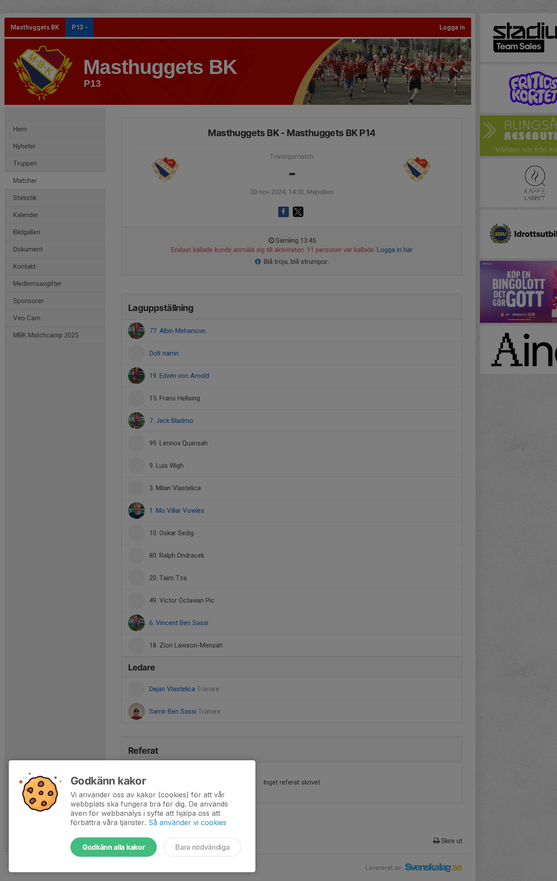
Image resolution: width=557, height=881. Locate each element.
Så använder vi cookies (187, 822)
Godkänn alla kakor (113, 847)
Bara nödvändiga (202, 847)
